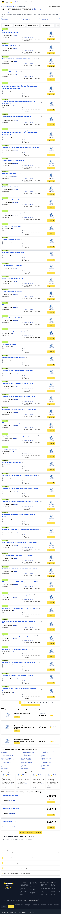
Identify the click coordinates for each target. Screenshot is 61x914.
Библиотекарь (4, 768)
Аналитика (23, 891)
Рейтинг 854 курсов (6, 12)
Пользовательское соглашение (26, 912)
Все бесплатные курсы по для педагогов (30, 832)
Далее (50, 39)
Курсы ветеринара (45, 761)
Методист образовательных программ (10, 756)
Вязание (43, 755)
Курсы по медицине (46, 762)
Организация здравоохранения (49, 764)
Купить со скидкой (28, 37)
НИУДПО (8, 774)
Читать (12, 783)
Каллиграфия (24, 764)
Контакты (53, 884)
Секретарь (23, 751)
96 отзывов (52, 713)
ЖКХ (2, 765)
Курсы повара (44, 752)
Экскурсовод (4, 764)
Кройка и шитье (45, 756)
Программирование (25, 885)
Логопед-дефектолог (46, 758)
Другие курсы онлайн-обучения (49, 751)
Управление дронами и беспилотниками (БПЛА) (30, 761)
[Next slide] (58, 25)
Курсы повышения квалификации (49, 754)
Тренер (43, 759)
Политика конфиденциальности (9, 912)
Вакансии (53, 887)
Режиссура (3, 751)
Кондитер (23, 766)
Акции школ (44, 889)
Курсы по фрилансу (6, 758)
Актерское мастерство (26, 762)
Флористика (24, 765)
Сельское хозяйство (6, 762)
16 (52, 702)
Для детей (33, 886)
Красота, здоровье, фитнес (32, 889)
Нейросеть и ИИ (24, 884)
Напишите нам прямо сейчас (30, 900)
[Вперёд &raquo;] (59, 702)
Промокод (14, 35)
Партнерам (53, 885)
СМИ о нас (53, 888)
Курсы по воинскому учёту (27, 752)
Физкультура (45, 19)
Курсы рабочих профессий (7, 759)
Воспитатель (5, 19)
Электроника (4, 752)
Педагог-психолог (26, 19)
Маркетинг (33, 882)
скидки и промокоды (24, 841)
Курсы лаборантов (45, 765)
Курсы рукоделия (25, 754)
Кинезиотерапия (5, 766)
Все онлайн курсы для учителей (31, 704)
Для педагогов (24, 768)
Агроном (23, 756)
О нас (52, 892)
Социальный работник (26, 758)
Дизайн (22, 889)
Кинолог (3, 761)
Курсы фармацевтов (46, 766)
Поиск (11, 906)
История (43, 768)
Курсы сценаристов (26, 759)
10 (46, 702)
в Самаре (36, 9)
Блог (42, 891)
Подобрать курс (44, 892)
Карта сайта (53, 894)
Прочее (32, 895)
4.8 (52, 36)
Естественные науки (26, 755)
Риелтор (3, 754)
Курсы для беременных (7, 755)
